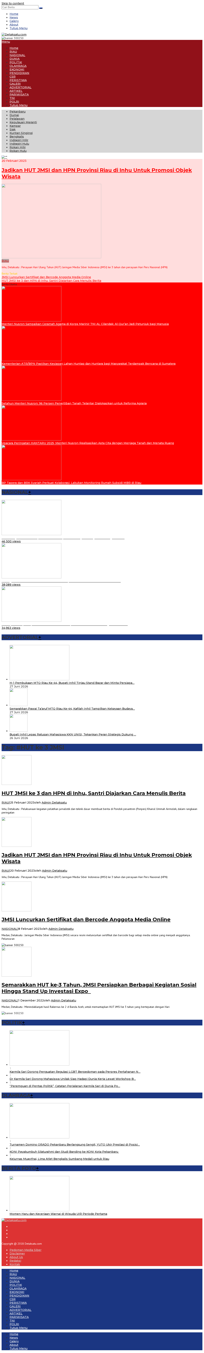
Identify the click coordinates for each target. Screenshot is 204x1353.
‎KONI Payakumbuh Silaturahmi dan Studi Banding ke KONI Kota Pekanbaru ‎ (64, 1152)
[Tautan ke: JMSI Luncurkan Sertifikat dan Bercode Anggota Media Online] (16, 910)
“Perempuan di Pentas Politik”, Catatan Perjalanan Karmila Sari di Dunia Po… (65, 1086)
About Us (16, 1257)
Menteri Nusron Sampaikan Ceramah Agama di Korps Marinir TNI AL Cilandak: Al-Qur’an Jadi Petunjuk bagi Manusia (85, 324)
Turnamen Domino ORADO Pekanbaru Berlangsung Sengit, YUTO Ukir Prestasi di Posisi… (75, 1144)
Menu (6, 41)
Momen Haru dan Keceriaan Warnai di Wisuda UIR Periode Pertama (58, 1214)
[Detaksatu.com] (14, 34)
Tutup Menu (18, 28)
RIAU (5, 261)
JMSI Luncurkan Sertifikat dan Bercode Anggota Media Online (46, 277)
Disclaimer (17, 1253)
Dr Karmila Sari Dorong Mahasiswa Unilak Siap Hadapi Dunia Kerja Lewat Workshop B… (73, 1079)
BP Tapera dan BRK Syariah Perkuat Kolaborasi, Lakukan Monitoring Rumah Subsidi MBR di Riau (71, 483)
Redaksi (15, 1260)
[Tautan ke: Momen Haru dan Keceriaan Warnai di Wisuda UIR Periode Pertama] (39, 1210)
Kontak (15, 1264)
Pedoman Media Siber (25, 1250)
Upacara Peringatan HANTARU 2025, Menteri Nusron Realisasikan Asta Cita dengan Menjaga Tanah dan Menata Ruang (88, 443)
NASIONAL (9, 929)
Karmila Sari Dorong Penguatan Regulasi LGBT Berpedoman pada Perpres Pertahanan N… (75, 1072)
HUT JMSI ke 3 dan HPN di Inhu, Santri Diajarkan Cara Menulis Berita (51, 280)
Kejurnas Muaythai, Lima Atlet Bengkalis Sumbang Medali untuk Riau (59, 1159)
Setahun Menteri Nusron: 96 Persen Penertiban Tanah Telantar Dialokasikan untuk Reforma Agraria (74, 403)
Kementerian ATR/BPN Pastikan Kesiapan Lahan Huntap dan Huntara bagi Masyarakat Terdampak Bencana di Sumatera (89, 363)
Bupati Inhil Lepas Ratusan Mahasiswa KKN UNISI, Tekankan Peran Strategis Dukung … (73, 734)
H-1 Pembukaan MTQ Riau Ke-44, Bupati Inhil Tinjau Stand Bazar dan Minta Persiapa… (72, 683)
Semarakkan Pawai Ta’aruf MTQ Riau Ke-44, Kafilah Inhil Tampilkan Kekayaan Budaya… (72, 708)
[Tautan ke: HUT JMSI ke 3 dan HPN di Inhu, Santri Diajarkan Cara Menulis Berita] (16, 784)
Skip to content (13, 3)
